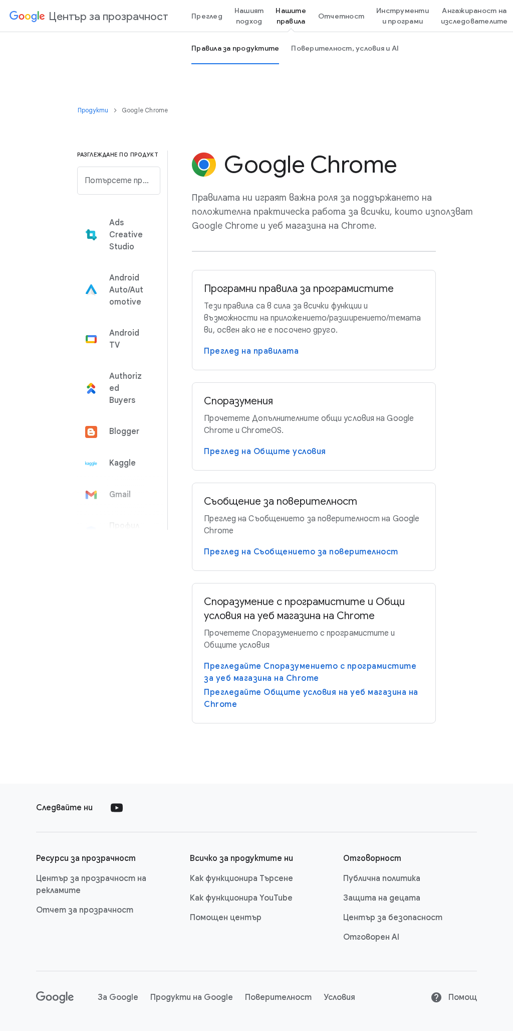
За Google (118, 997)
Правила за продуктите (235, 48)
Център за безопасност (392, 918)
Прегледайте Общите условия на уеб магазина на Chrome (311, 698)
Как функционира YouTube (241, 898)
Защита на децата (381, 898)
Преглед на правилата (251, 351)
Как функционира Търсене (241, 878)
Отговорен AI (371, 937)
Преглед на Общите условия (265, 452)
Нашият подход (249, 16)
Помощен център (226, 918)
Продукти (94, 110)
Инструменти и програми (402, 16)
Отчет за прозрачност (84, 910)
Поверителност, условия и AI (345, 48)
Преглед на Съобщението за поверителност (301, 552)
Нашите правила (291, 16)
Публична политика (381, 878)
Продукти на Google (191, 997)
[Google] (55, 997)
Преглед (206, 16)
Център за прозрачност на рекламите (91, 884)
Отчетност (341, 16)
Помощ (461, 997)
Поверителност (278, 997)
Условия (339, 997)
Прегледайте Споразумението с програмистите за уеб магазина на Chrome (310, 672)
